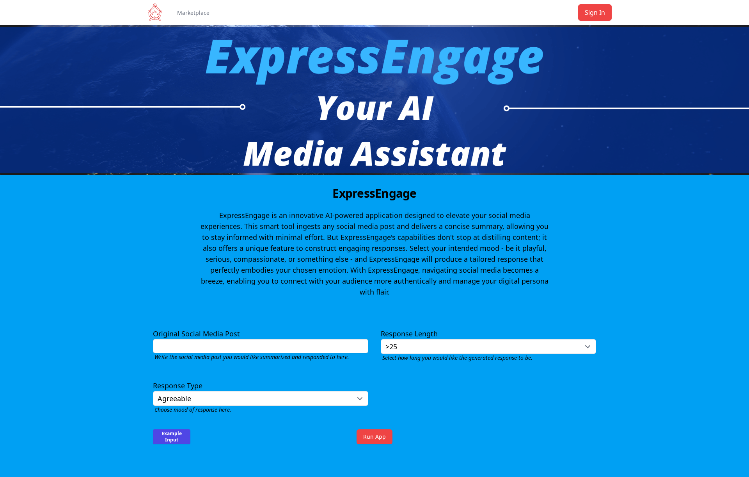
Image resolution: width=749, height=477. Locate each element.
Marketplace (193, 12)
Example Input (172, 436)
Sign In (595, 12)
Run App (374, 436)
